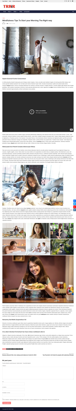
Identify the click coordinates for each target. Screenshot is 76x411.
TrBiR (12, 409)
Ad (3, 381)
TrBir (7, 23)
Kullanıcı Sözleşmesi (17, 1)
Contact (45, 1)
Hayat (10, 12)
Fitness (23, 1)
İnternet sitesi (6, 392)
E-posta (4, 387)
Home (10, 1)
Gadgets (37, 1)
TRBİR (3, 18)
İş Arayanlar (26, 11)
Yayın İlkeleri (5, 1)
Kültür (16, 12)
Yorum (4, 365)
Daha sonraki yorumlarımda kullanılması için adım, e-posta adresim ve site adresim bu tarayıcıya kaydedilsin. (30, 399)
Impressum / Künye (30, 1)
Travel (41, 1)
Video (20, 11)
